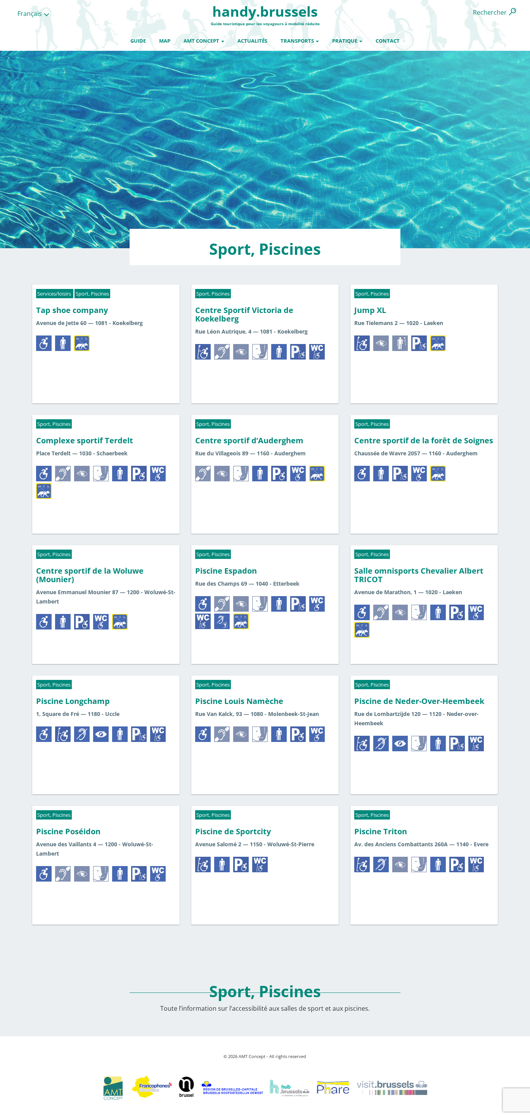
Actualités (252, 40)
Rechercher (490, 12)
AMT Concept (202, 40)
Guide (138, 40)
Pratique (345, 40)
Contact (388, 40)
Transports (298, 40)
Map (164, 40)
